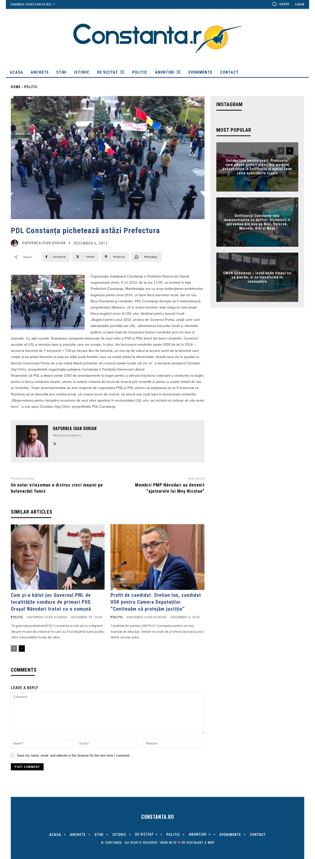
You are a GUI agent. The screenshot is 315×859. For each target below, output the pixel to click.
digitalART (195, 842)
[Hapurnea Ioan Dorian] (16, 243)
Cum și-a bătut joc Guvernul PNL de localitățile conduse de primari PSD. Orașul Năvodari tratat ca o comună (51, 602)
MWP (211, 842)
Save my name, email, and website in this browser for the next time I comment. (73, 755)
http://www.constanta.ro (67, 435)
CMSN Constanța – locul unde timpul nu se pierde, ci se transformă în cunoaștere (257, 277)
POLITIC (31, 87)
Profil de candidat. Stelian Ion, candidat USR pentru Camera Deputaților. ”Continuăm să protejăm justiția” (155, 602)
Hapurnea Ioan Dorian (44, 243)
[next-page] (22, 648)
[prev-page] (14, 648)
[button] (280, 3)
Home (16, 87)
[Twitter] (55, 443)
